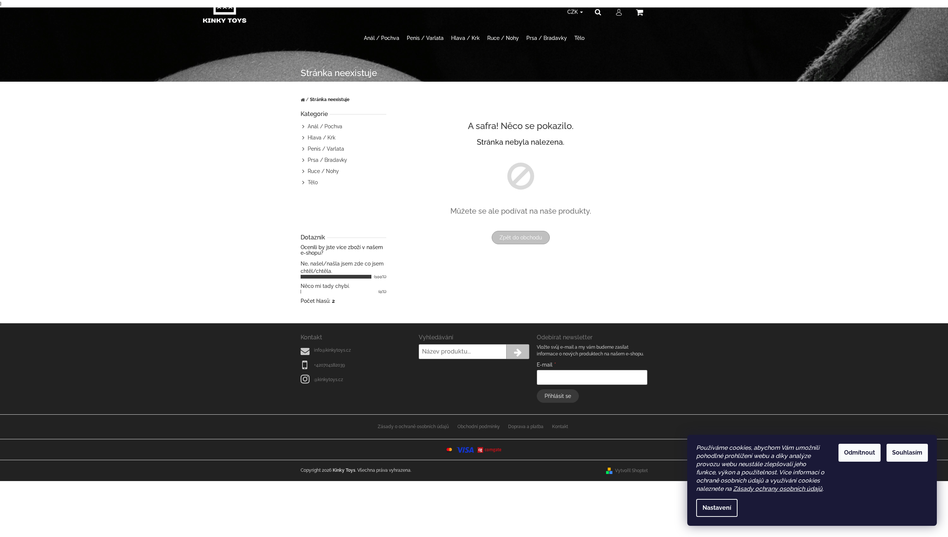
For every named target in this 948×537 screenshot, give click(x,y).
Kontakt (560, 426)
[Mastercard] (449, 449)
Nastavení (717, 507)
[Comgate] (490, 449)
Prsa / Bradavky (327, 160)
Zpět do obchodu (521, 238)
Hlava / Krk (321, 138)
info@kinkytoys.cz (332, 350)
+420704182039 (329, 365)
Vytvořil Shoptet (631, 470)
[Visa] (464, 449)
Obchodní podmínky (478, 426)
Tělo (313, 182)
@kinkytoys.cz (328, 379)
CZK (573, 12)
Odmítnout (859, 452)
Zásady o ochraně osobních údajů (413, 426)
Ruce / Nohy (323, 171)
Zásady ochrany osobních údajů (777, 488)
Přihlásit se (558, 396)
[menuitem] (381, 38)
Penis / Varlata (326, 149)
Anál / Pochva (325, 126)
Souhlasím (907, 452)
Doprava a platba (525, 426)
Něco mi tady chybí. (325, 286)
